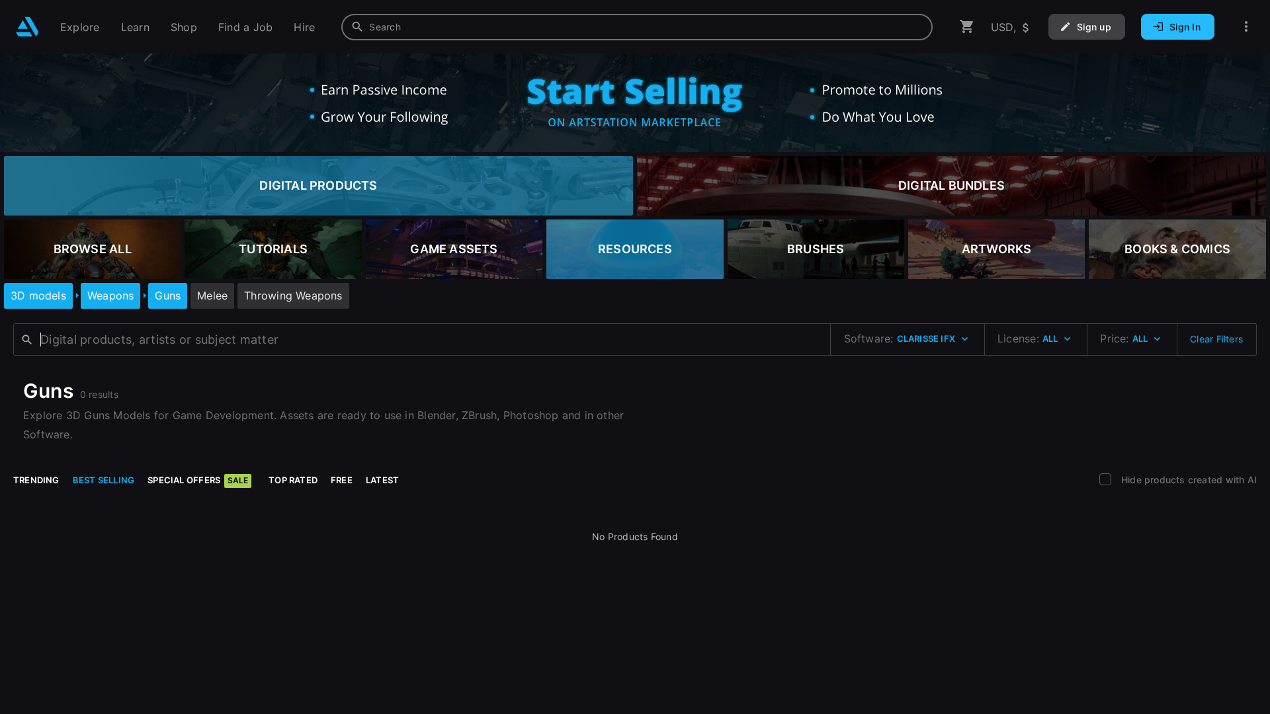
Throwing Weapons (293, 295)
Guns (168, 295)
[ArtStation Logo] (27, 27)
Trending (36, 480)
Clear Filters (1216, 338)
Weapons (110, 295)
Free (342, 480)
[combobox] (637, 27)
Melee (212, 295)
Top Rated (293, 480)
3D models (38, 295)
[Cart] (967, 26)
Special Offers (198, 480)
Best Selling (104, 480)
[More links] (1246, 26)
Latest (382, 480)
